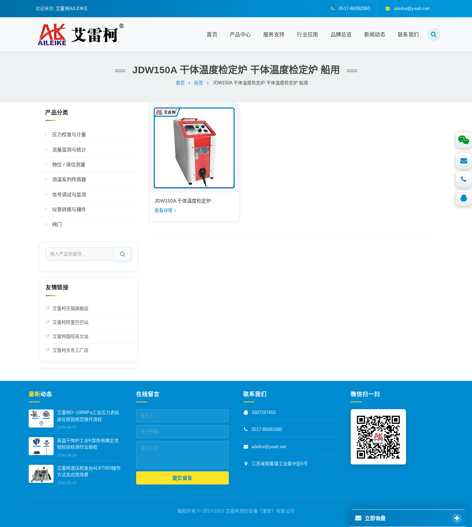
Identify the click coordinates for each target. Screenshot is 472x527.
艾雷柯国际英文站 (70, 336)
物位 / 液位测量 (68, 164)
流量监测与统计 (69, 149)
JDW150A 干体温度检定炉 (182, 201)
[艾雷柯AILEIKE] (81, 34)
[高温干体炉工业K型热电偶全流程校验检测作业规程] (41, 446)
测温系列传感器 (69, 179)
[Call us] (463, 179)
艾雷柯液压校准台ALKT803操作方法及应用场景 (89, 471)
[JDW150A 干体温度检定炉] (194, 147)
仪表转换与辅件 (69, 209)
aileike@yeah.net (269, 446)
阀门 (57, 224)
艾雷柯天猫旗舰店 (70, 308)
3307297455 (264, 412)
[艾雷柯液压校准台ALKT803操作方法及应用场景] (41, 474)
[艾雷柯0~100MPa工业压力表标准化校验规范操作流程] (41, 418)
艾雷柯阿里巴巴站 (70, 322)
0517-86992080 (267, 429)
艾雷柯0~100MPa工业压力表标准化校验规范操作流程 (88, 416)
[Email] (463, 160)
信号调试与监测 (69, 194)
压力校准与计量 (69, 134)
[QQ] (463, 198)
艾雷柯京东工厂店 (70, 350)
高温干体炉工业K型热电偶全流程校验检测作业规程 (88, 444)
